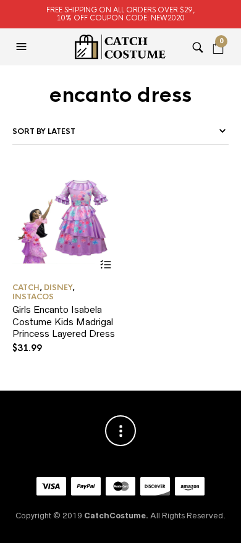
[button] (22, 46)
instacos (33, 297)
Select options (105, 264)
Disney (58, 287)
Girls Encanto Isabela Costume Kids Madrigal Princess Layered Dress (63, 321)
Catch (26, 287)
